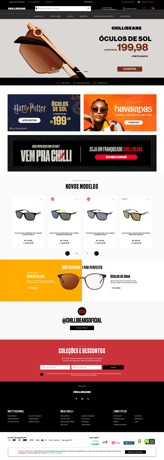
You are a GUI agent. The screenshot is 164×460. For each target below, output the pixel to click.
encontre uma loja (13, 421)
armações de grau (119, 419)
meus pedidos (64, 416)
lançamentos (139, 419)
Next (159, 49)
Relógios (70, 16)
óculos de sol (117, 416)
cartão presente (33, 419)
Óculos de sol (38, 16)
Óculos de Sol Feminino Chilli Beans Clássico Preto (28, 234)
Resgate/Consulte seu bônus (103, 16)
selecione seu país (147, 2)
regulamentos (86, 424)
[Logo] (18, 9)
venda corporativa (13, 419)
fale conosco (86, 419)
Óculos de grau (55, 16)
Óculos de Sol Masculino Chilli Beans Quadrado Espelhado (64, 234)
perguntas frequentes (88, 416)
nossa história (12, 416)
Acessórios (83, 16)
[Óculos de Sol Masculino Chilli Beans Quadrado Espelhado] (64, 215)
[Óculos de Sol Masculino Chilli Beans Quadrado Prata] (100, 215)
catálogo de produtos (120, 424)
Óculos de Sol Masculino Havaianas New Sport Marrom (136, 234)
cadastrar (113, 367)
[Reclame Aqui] (139, 444)
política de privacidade (67, 421)
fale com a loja (65, 419)
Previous (4, 49)
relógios (115, 421)
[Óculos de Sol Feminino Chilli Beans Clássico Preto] (28, 215)
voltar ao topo (82, 386)
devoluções (85, 421)
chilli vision (63, 424)
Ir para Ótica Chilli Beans (16, 2)
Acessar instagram (82, 328)
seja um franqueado (128, 2)
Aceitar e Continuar (135, 452)
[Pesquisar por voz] (36, 8)
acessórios (138, 416)
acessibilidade (35, 2)
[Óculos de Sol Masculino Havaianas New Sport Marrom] (136, 215)
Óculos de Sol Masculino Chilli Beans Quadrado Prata (100, 234)
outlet (136, 421)
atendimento (49, 2)
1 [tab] (79, 71)
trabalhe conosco (34, 421)
